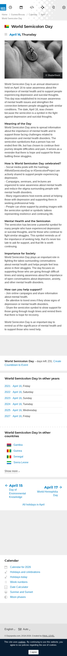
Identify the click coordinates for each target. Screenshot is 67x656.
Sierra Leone (20, 462)
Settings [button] (64, 7)
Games (42, 7)
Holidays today (18, 577)
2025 (7, 410)
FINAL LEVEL (48, 636)
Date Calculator (19, 587)
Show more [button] (11, 471)
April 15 (16, 485)
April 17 (51, 487)
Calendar (21, 7)
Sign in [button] (53, 7)
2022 (7, 392)
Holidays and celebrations (25, 572)
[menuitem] (10, 7)
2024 (7, 404)
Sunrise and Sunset (21, 592)
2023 (7, 398)
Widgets (32, 7)
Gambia (18, 444)
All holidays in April (33, 504)
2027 (7, 416)
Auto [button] (25, 629)
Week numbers (18, 582)
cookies (22, 642)
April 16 (14, 34)
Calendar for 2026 (20, 567)
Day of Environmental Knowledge (17, 493)
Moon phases (18, 597)
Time (10, 7)
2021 (7, 386)
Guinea (17, 450)
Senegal (18, 456)
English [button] (9, 629)
